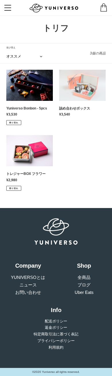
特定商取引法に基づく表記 (56, 334)
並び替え (11, 47)
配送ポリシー (56, 321)
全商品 (84, 277)
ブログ (84, 284)
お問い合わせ (28, 292)
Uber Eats (84, 292)
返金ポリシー (56, 327)
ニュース (28, 284)
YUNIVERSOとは (28, 277)
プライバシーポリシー (56, 341)
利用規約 (56, 347)
